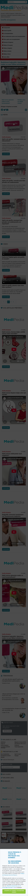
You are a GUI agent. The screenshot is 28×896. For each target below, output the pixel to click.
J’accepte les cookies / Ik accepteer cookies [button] (14, 891)
